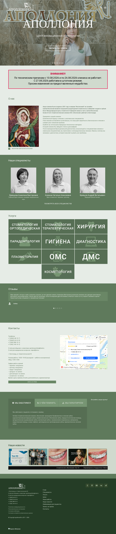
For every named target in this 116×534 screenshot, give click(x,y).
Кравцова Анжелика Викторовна (23, 195)
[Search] (101, 7)
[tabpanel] (47, 418)
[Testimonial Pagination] (53, 308)
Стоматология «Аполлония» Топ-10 (46, 468)
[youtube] (97, 485)
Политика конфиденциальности (16, 507)
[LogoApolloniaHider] (21, 3)
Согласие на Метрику (13, 511)
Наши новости (16, 445)
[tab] (21, 403)
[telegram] (106, 485)
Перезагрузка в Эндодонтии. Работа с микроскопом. (79, 468)
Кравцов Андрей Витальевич (92, 195)
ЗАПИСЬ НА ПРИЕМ (58, 48)
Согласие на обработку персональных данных (20, 513)
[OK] (87, 485)
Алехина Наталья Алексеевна (58, 195)
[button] (23, 149)
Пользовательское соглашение (16, 509)
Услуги (12, 215)
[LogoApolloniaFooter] (16, 484)
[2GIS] (92, 485)
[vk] (101, 485)
